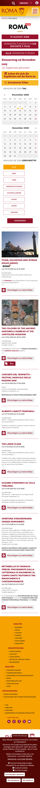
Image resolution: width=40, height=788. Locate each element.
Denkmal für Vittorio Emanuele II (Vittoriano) (17, 275)
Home (4, 18)
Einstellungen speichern (14, 774)
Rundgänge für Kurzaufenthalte (20, 675)
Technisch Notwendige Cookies (21, 763)
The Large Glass (11, 444)
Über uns (8, 707)
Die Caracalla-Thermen (26, 538)
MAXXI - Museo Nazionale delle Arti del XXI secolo (18, 420)
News (9, 678)
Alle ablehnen (28, 780)
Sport (14, 206)
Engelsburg (13, 534)
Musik (14, 199)
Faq (6, 705)
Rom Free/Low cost (14, 681)
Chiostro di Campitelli (9, 389)
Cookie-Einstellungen (20, 735)
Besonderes (14, 662)
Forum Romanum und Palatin (19, 532)
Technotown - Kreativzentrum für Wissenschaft (17, 494)
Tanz (14, 180)
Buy (11, 363)
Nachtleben (20, 641)
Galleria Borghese (16, 536)
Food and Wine (13, 683)
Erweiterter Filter (18, 82)
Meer (9, 686)
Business (18, 627)
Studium (18, 633)
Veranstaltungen (14, 186)
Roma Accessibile (11, 694)
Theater (14, 212)
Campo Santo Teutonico (10, 590)
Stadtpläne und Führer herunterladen (20, 697)
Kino (14, 173)
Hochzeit (18, 638)
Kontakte (9, 710)
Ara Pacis (5, 530)
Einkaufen (19, 643)
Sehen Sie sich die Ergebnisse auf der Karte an (20, 75)
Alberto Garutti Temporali (18, 411)
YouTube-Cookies (21, 770)
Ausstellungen (14, 193)
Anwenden (20, 221)
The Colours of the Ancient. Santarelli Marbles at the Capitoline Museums (19, 331)
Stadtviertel (15, 657)
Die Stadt (13, 654)
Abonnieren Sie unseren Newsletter (20, 713)
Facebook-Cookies (21, 768)
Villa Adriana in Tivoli (13, 540)
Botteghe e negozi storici (20, 659)
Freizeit (18, 635)
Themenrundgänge (14, 673)
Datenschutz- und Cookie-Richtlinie (20, 759)
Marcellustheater (22, 389)
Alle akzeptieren (14, 780)
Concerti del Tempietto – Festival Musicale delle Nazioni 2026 (16, 377)
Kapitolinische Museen (9, 343)
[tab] (20, 75)
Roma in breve (15, 651)
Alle (14, 167)
